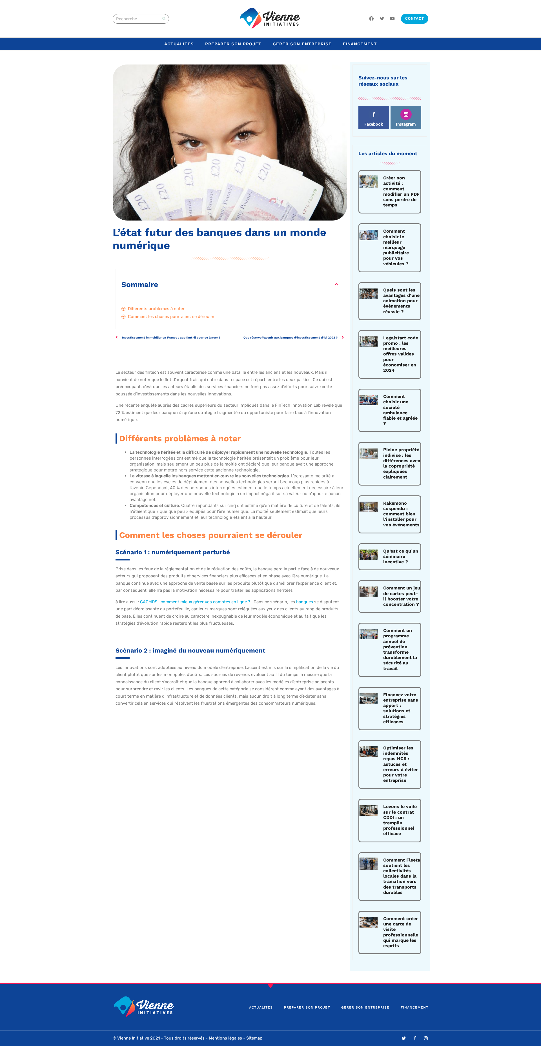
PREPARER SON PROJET (233, 43)
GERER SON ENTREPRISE (302, 43)
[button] (336, 284)
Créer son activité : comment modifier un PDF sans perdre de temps (401, 191)
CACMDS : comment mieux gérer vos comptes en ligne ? (195, 601)
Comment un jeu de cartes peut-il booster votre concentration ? (401, 596)
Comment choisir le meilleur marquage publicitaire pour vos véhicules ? (396, 247)
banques (304, 601)
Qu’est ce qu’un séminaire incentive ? (400, 556)
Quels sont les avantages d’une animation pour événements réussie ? (401, 300)
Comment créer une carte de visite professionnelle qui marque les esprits (400, 932)
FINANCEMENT (360, 43)
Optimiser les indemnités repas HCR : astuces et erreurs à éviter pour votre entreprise (400, 764)
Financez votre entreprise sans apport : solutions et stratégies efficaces (400, 708)
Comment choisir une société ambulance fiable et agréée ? (400, 410)
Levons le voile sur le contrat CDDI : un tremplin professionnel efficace (400, 820)
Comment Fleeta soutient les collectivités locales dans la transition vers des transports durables (401, 876)
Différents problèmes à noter (156, 308)
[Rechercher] (164, 18)
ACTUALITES (179, 43)
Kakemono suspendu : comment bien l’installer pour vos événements (401, 514)
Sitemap (254, 1038)
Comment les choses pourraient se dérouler (171, 316)
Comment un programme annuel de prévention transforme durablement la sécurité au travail (400, 649)
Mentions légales (225, 1038)
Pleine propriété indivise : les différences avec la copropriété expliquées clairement (401, 463)
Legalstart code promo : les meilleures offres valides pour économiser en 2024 (400, 354)
